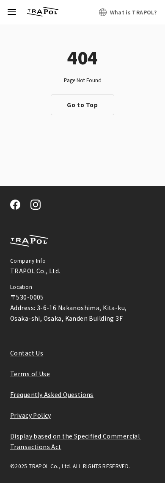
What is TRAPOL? (133, 12)
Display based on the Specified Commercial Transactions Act (75, 441)
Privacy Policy (30, 415)
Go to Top (82, 104)
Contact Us (26, 353)
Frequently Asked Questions (52, 394)
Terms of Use (30, 373)
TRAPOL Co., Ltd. (35, 270)
